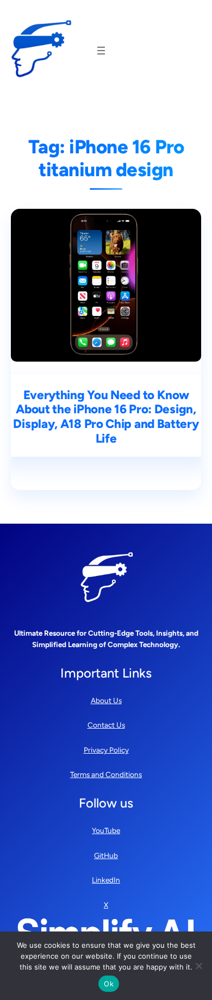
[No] (198, 965)
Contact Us (106, 725)
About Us (106, 700)
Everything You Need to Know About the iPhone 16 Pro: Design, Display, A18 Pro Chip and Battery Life (105, 417)
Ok (109, 983)
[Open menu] (101, 50)
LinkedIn (106, 879)
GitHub (106, 855)
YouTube (106, 830)
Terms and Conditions (106, 774)
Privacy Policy (106, 750)
